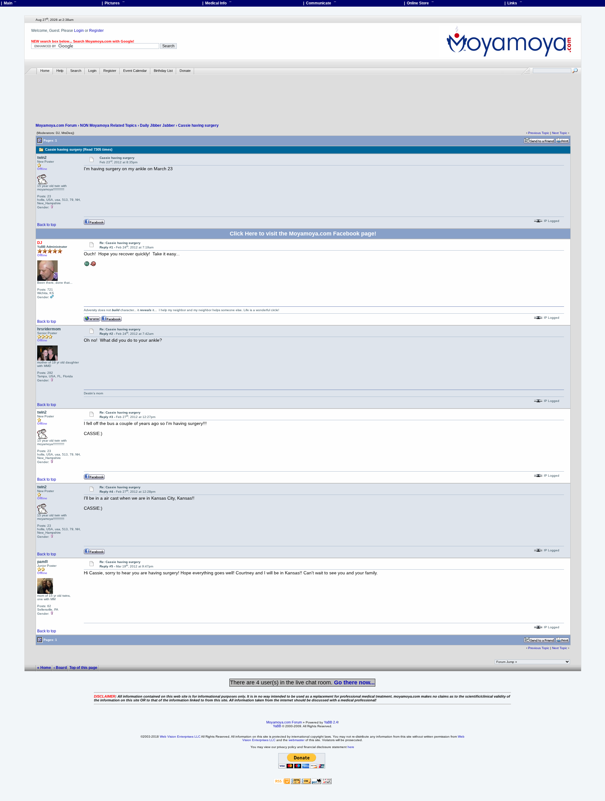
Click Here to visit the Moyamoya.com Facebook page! (303, 233)
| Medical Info (216, 3)
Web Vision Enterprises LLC (180, 736)
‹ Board (60, 667)
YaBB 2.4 (331, 722)
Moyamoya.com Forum (56, 125)
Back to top (46, 225)
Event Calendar (135, 71)
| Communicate (319, 3)
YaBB (277, 726)
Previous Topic (538, 133)
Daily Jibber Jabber (157, 125)
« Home (44, 667)
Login (79, 30)
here (351, 747)
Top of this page (83, 667)
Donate (185, 71)
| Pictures (113, 3)
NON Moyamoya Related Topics (108, 125)
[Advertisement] (303, 93)
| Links (513, 3)
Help (59, 71)
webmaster (296, 740)
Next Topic (559, 133)
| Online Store (419, 3)
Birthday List (163, 71)
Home (44, 71)
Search (75, 71)
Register (96, 30)
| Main (8, 3)
